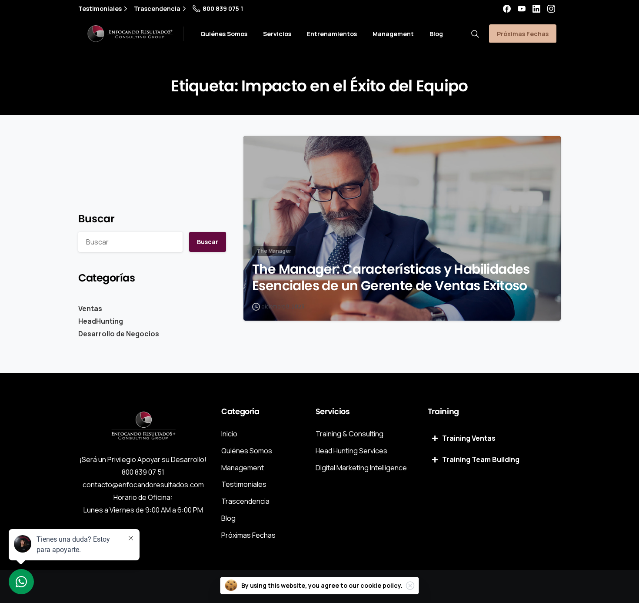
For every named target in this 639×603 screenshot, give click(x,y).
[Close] (410, 585)
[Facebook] (506, 9)
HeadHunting (100, 321)
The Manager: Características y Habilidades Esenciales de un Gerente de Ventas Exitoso (391, 278)
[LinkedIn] (536, 9)
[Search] (475, 34)
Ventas (90, 308)
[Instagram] (551, 9)
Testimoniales (100, 9)
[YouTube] (521, 9)
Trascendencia (157, 9)
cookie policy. (381, 585)
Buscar (96, 218)
